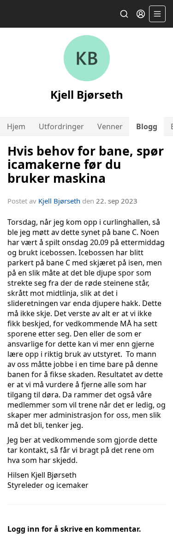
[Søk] (124, 14)
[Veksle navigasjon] (157, 14)
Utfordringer (61, 126)
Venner (110, 126)
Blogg (146, 126)
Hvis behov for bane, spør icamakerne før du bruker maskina (85, 164)
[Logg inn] (140, 14)
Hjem (16, 126)
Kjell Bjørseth (59, 200)
